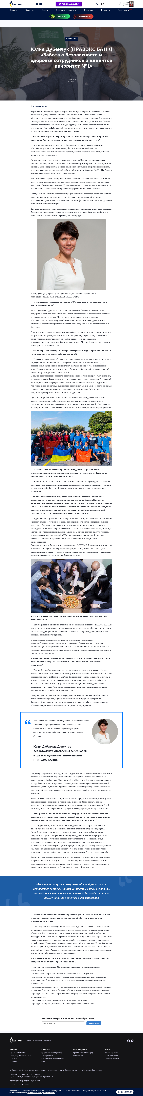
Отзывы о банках (112, 1058)
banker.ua (87, 1070)
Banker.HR (71, 39)
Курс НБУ (13, 1058)
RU (102, 4)
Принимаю (125, 1092)
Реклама (47, 1041)
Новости (13, 10)
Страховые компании (66, 10)
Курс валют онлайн (17, 1053)
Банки (45, 10)
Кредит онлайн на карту (83, 1053)
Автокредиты (47, 1056)
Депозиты (105, 10)
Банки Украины (111, 1053)
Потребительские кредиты (52, 1058)
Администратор (40, 106)
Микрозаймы (78, 1056)
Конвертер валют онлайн (20, 1056)
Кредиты (88, 10)
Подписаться (93, 1023)
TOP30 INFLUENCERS (69, 4)
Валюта (29, 10)
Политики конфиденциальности (41, 1093)
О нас (29, 1041)
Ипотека (44, 1061)
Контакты (37, 1041)
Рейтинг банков (111, 1056)
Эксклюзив (125, 10)
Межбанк (13, 1061)
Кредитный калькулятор (51, 1053)
